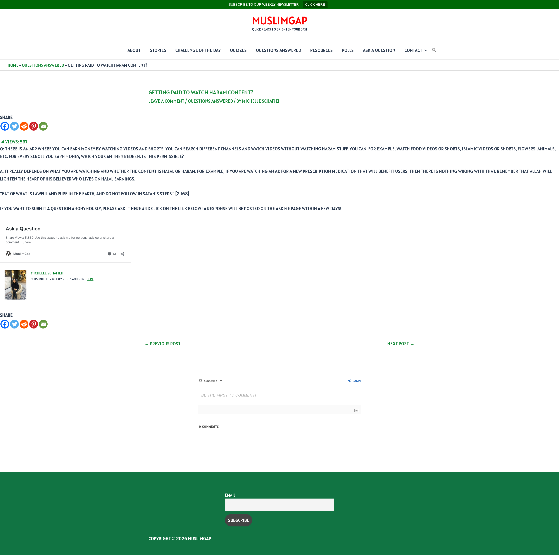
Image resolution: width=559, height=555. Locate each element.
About (134, 50)
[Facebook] (4, 126)
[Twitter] (14, 126)
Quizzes (238, 50)
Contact (413, 50)
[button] (434, 50)
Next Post (400, 344)
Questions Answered (278, 50)
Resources (321, 50)
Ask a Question (379, 50)
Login (356, 381)
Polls (348, 50)
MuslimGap (279, 20)
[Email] (43, 126)
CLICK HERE (315, 4)
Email (230, 495)
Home (13, 65)
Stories (158, 50)
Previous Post (163, 344)
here (90, 279)
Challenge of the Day (198, 50)
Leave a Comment (166, 101)
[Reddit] (24, 126)
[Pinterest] (33, 126)
